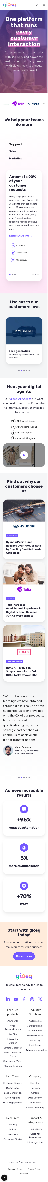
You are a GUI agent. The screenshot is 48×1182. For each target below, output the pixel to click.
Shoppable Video (12, 1078)
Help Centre (33, 1143)
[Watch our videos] (15, 1008)
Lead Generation (12, 1108)
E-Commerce (34, 1039)
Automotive (34, 1029)
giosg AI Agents (19, 404)
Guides (12, 1144)
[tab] (18, 375)
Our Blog (12, 1139)
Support (9, 277)
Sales (12, 277)
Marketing (15, 277)
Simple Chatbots (12, 1056)
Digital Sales (12, 1103)
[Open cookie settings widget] (4, 1178)
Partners (33, 1100)
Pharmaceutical (34, 1044)
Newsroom (34, 1114)
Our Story (34, 1095)
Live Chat (12, 1042)
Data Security (34, 1109)
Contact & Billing (34, 1119)
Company (34, 1089)
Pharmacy (34, 1049)
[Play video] (23, 459)
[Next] (36, 277)
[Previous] (31, 277)
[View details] (7, 1008)
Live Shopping (12, 1113)
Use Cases (12, 1089)
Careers (34, 1105)
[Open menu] (42, 5)
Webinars (12, 1148)
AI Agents (12, 1029)
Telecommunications (35, 1058)
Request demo (23, 964)
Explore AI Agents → (20, 238)
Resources (12, 1132)
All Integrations (33, 1156)
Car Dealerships (34, 1034)
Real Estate (34, 1053)
